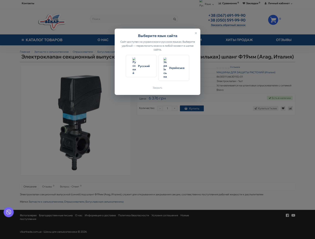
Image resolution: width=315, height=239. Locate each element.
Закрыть (157, 87)
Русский (144, 66)
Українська (176, 68)
